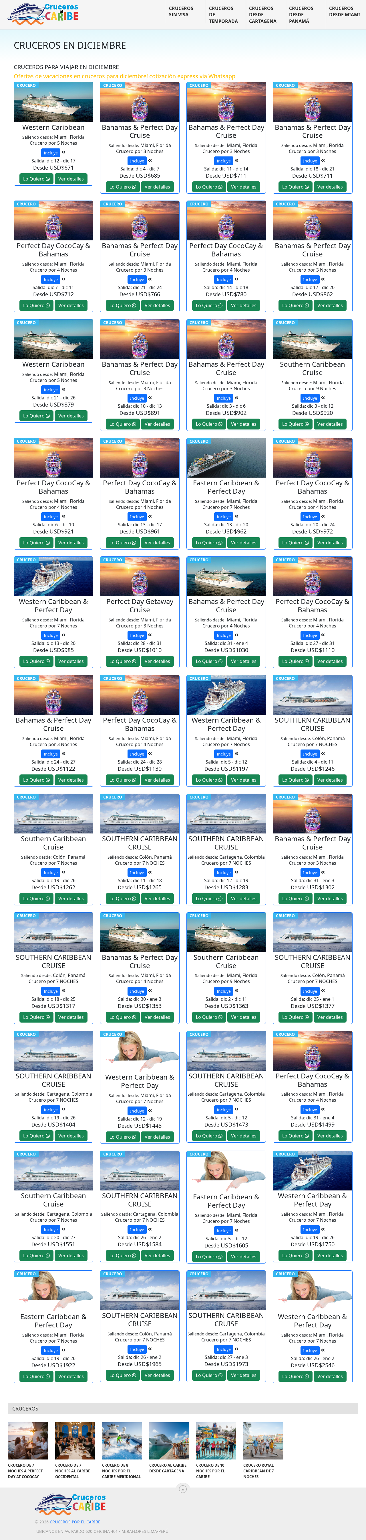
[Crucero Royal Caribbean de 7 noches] (263, 1440)
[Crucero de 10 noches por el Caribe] (216, 1440)
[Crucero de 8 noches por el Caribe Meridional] (122, 1440)
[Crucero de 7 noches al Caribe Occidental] (75, 1440)
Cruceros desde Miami (344, 11)
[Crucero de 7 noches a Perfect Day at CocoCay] (28, 1440)
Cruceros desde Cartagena (263, 14)
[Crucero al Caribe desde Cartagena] (169, 1440)
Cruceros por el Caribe (75, 1522)
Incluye (51, 153)
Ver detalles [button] (71, 179)
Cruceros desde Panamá (301, 14)
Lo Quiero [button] (34, 179)
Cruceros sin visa (181, 11)
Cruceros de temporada (223, 14)
